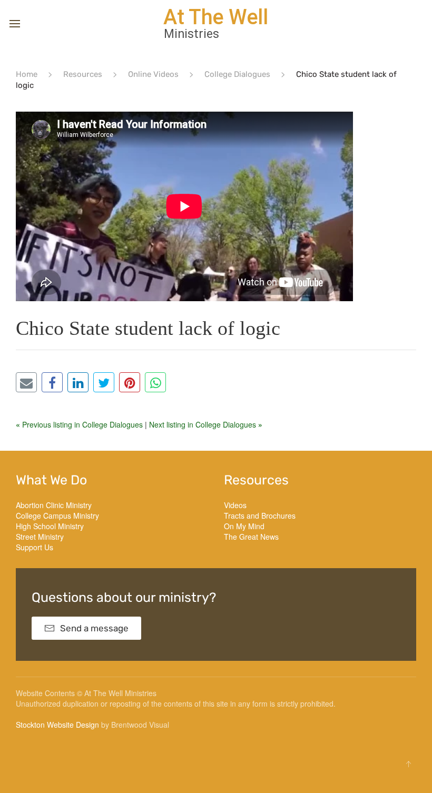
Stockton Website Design (57, 724)
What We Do (51, 480)
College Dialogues (237, 74)
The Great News (251, 536)
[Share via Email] (26, 382)
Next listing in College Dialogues (205, 424)
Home (26, 74)
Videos (235, 505)
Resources (82, 74)
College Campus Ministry (57, 515)
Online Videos (153, 74)
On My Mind (244, 526)
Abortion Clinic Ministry (54, 505)
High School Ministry (50, 526)
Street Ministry (40, 536)
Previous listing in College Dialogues (80, 424)
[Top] (408, 764)
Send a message (94, 628)
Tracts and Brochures (260, 515)
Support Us (34, 547)
